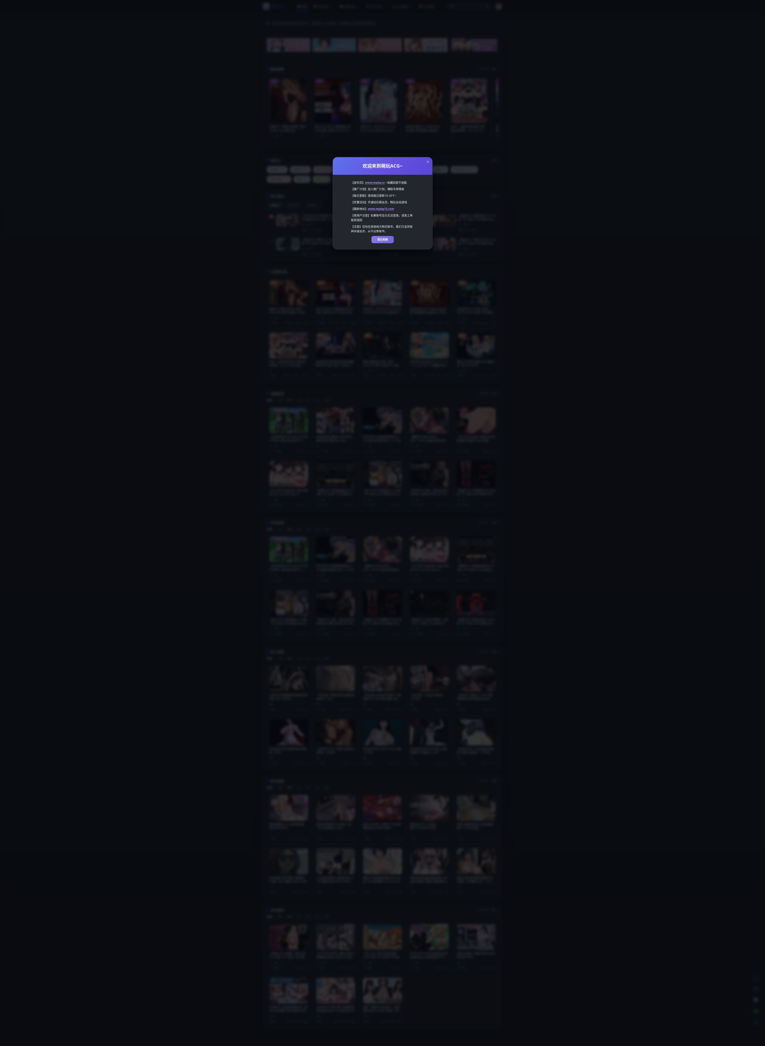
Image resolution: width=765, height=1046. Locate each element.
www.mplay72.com (381, 209)
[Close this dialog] (428, 162)
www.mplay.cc (375, 182)
